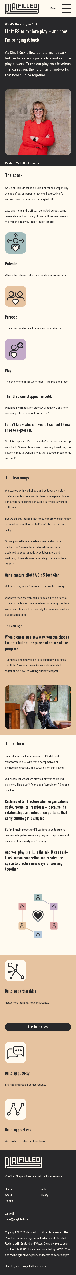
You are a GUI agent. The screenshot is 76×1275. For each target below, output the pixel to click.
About (8, 1195)
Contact (44, 1189)
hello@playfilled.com (17, 1219)
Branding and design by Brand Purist (26, 1266)
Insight (9, 1200)
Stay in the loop (38, 1026)
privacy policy (30, 1255)
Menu (53, 8)
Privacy (44, 1195)
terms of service (52, 1255)
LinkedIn (10, 1213)
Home (8, 1189)
